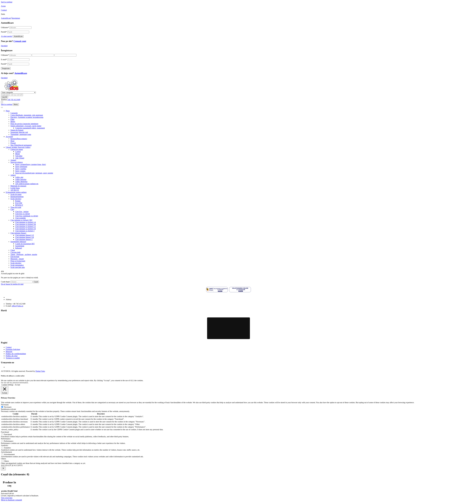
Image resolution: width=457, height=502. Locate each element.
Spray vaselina (20, 169)
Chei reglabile (20, 218)
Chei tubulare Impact (18, 233)
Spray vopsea (20, 171)
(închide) (4, 46)
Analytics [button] (4, 445)
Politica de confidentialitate (16, 354)
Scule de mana (15, 194)
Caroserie (14, 113)
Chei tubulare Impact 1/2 (24, 235)
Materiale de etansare (18, 186)
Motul (17, 154)
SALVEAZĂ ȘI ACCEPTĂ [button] (12, 465)
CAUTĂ (4, 97)
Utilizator (5, 27)
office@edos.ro (17, 306)
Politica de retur (11, 356)
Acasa (3, 6)
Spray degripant (21, 167)
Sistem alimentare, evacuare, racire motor (25, 126)
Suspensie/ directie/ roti (19, 132)
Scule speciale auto (17, 267)
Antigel (13, 160)
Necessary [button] (5, 405)
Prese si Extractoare (17, 261)
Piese (8, 111)
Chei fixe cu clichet (22, 214)
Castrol (18, 152)
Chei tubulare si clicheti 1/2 (25, 227)
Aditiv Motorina (21, 182)
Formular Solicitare (13, 349)
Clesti (12, 250)
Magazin (9, 352)
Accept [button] (17, 385)
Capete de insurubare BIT (25, 244)
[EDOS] (11, 90)
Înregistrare (16, 18)
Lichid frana (15, 188)
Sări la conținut (6, 104)
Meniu (16, 104)
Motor (12, 122)
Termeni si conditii (13, 358)
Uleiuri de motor (16, 149)
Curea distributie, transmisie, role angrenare (26, 115)
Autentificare (6, 18)
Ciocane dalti (15, 252)
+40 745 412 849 (13, 100)
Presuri (13, 143)
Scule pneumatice (17, 265)
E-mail (4, 59)
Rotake (18, 201)
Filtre (12, 119)
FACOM (18, 203)
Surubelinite (19, 246)
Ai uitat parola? (6, 36)
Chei (12, 209)
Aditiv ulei (19, 177)
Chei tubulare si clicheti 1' (25, 231)
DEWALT (19, 205)
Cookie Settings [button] (7, 385)
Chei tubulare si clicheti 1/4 (25, 222)
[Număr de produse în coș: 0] (2, 102)
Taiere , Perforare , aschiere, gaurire (23, 254)
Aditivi (13, 175)
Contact (4, 10)
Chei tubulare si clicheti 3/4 (25, 229)
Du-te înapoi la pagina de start (12, 284)
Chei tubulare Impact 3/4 (24, 237)
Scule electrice (15, 199)
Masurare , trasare (17, 259)
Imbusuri (18, 248)
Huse (12, 141)
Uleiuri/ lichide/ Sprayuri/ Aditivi (18, 147)
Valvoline (18, 156)
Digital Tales (40, 371)
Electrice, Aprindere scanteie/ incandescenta (26, 117)
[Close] (3, 468)
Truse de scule (15, 207)
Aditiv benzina (20, 179)
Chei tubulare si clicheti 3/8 (25, 224)
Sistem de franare (16, 130)
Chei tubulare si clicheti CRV (21, 220)
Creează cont (19, 41)
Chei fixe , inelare (22, 212)
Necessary (8, 407)
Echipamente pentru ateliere (16, 192)
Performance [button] (5, 439)
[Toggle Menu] (2, 107)
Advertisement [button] (6, 452)
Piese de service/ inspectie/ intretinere (24, 124)
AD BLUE (14, 190)
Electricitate (14, 257)
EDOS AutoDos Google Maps (228, 328)
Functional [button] (5, 432)
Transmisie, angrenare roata (20, 134)
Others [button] (3, 459)
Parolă (4, 32)
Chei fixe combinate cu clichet (26, 216)
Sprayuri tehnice (16, 162)
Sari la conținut (6, 2)
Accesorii (9, 137)
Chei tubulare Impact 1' (24, 239)
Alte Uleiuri (19, 158)
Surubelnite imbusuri (18, 242)
